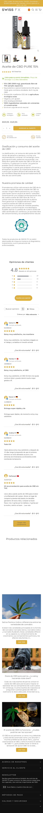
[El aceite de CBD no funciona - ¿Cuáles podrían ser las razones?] (21, 714)
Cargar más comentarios (21, 523)
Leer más (27, 505)
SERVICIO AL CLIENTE (13, 768)
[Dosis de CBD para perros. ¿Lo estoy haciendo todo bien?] (21, 660)
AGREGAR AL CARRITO (15, 580)
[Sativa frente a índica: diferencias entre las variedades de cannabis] (21, 606)
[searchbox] (12, 309)
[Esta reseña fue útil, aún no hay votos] (33, 350)
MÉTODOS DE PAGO (12, 795)
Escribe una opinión (23, 298)
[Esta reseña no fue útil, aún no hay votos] (36, 350)
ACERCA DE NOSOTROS (14, 762)
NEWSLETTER (9, 775)
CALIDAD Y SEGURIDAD (14, 801)
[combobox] (28, 314)
